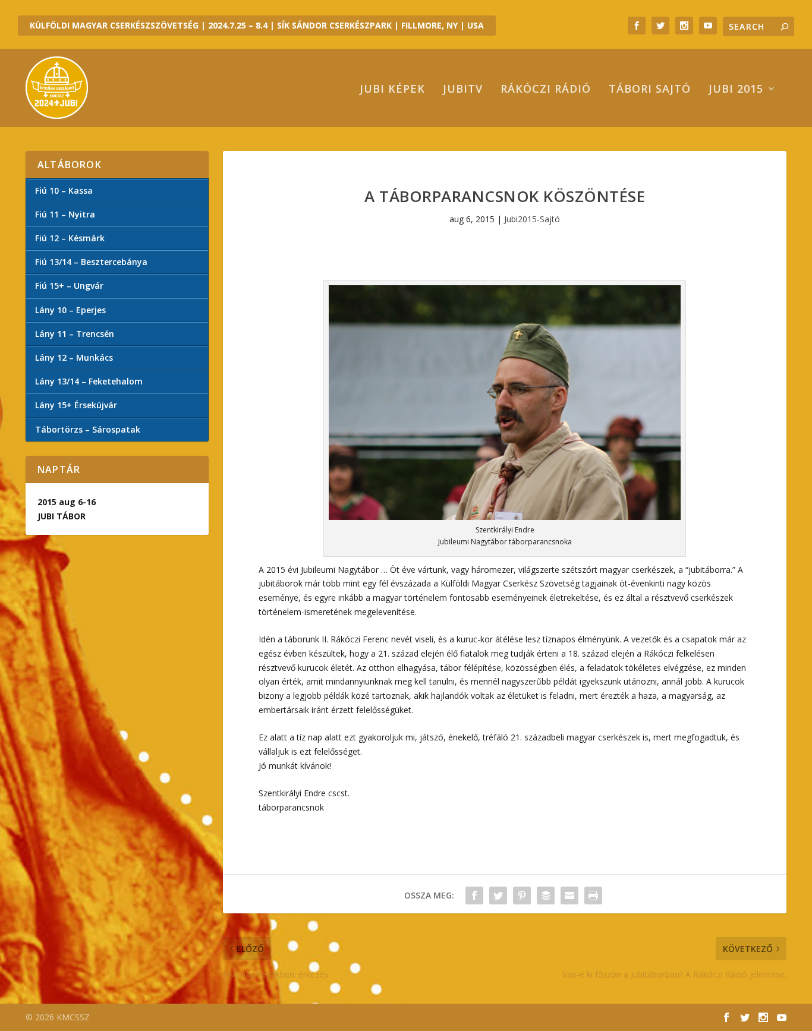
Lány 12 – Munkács (74, 357)
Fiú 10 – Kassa (64, 190)
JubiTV (463, 90)
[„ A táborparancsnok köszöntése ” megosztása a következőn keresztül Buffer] (546, 895)
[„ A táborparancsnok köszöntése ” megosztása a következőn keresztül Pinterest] (522, 895)
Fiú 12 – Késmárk (70, 238)
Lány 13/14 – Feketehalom (89, 381)
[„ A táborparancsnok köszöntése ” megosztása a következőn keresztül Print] (593, 895)
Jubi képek (392, 90)
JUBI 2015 (736, 90)
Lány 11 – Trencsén (74, 333)
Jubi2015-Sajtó (532, 219)
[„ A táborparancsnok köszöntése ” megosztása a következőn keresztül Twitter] (498, 895)
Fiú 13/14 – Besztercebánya (91, 261)
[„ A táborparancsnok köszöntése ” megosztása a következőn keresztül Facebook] (474, 895)
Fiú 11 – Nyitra (65, 214)
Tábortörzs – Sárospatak (87, 429)
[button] (505, 402)
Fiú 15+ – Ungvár (69, 285)
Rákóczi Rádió (546, 90)
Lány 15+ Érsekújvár (76, 405)
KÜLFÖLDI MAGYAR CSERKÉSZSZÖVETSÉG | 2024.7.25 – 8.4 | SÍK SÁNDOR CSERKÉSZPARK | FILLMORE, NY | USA (257, 25)
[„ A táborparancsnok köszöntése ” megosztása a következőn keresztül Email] (569, 895)
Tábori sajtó (650, 90)
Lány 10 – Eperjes (70, 310)
